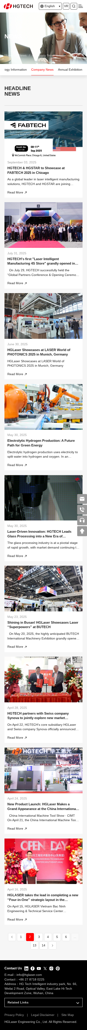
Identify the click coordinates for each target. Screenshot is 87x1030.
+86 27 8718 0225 (31, 979)
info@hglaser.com (29, 975)
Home (8, 55)
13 (34, 945)
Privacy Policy (14, 1015)
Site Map (67, 1015)
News (23, 55)
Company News (43, 55)
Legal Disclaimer (42, 1015)
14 (43, 945)
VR (66, 6)
